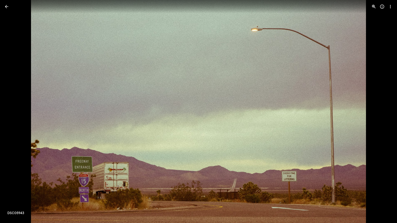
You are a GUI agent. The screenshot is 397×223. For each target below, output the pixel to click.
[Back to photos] (7, 7)
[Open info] (382, 6)
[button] (11, 111)
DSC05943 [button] (15, 213)
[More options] (390, 6)
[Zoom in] (374, 6)
